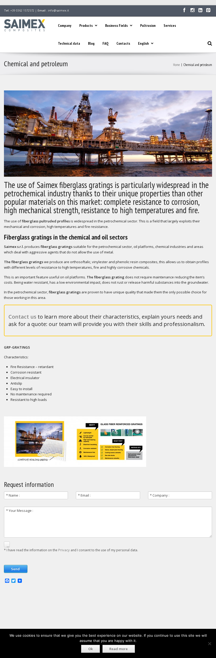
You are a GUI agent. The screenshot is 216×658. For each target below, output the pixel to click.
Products (86, 25)
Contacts (123, 43)
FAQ (105, 43)
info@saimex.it (58, 10)
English (143, 43)
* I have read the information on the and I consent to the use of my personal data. (71, 550)
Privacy (64, 550)
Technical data (69, 43)
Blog (91, 43)
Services (170, 25)
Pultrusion (148, 25)
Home (176, 65)
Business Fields (116, 25)
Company (64, 25)
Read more (118, 648)
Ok (90, 648)
